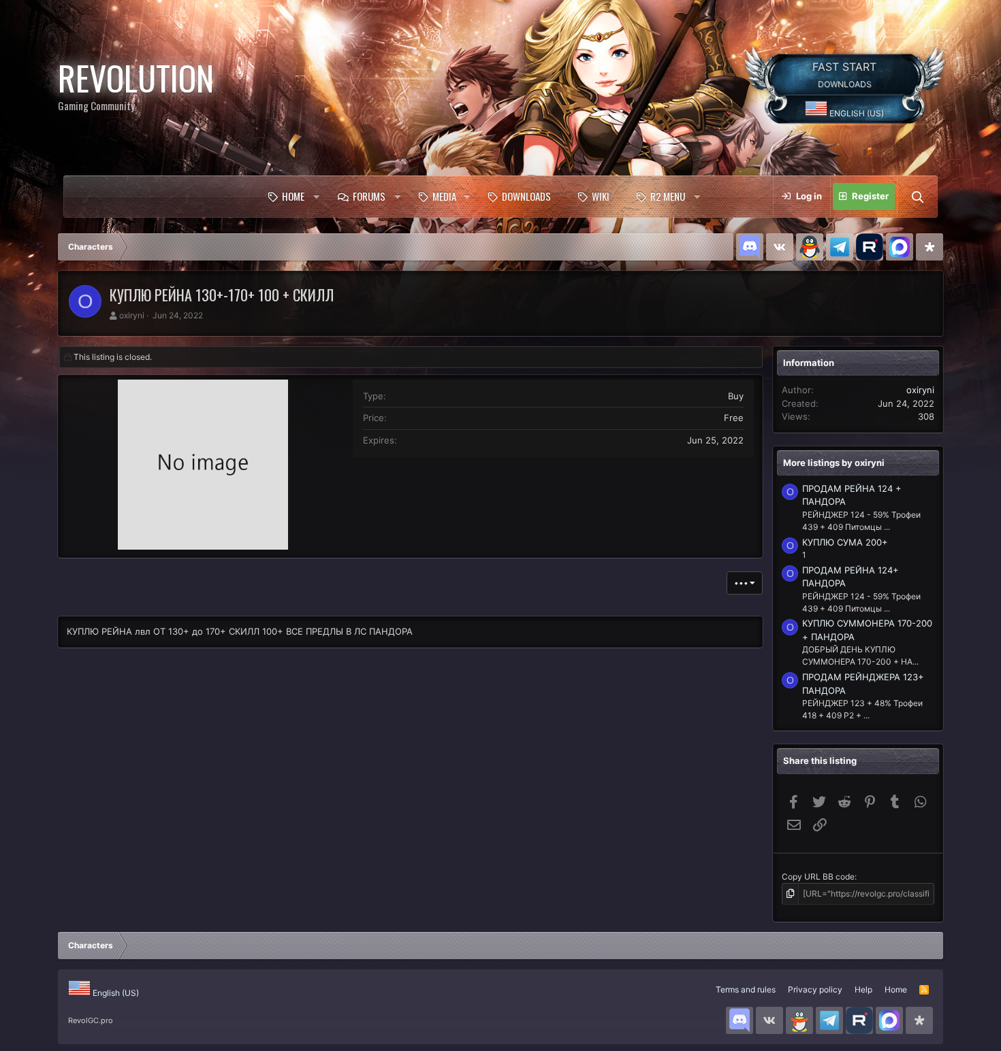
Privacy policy (815, 989)
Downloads (526, 195)
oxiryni (131, 315)
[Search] (917, 196)
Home (293, 195)
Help (863, 989)
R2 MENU (667, 195)
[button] (315, 197)
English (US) (855, 113)
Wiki (600, 195)
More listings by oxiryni (834, 462)
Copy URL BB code (818, 876)
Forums (369, 195)
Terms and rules (746, 989)
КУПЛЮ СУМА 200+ (845, 542)
